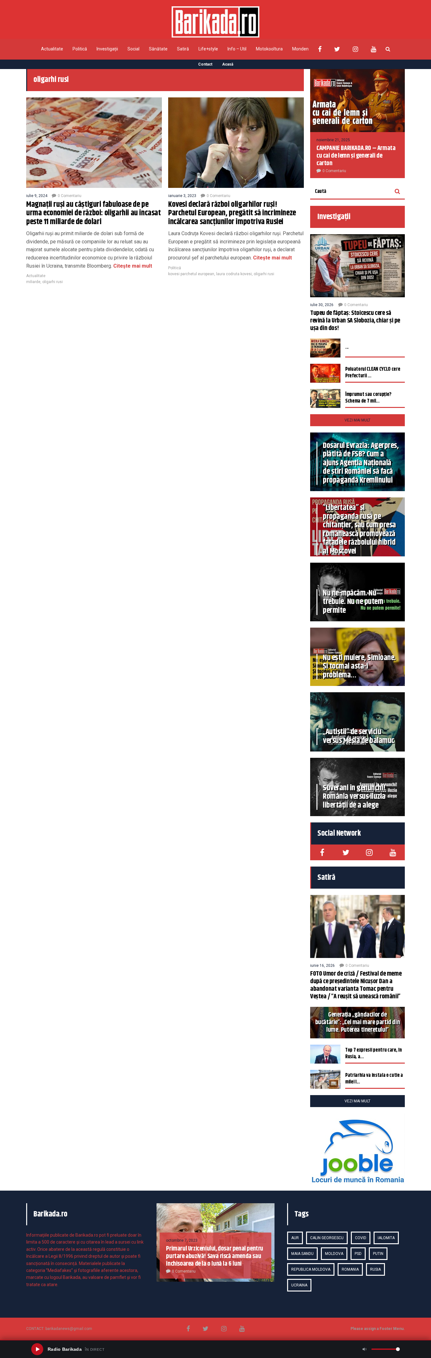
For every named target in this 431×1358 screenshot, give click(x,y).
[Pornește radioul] (37, 1349)
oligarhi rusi (52, 282)
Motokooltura (269, 48)
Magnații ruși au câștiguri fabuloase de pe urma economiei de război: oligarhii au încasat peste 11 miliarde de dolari (93, 213)
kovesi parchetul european (191, 274)
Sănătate (158, 48)
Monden (300, 48)
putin (378, 1253)
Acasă (227, 64)
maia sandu (302, 1253)
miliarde (33, 282)
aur (295, 1238)
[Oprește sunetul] (364, 1349)
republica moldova (310, 1269)
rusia (375, 1269)
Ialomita (386, 1238)
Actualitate (52, 48)
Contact (205, 64)
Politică (80, 48)
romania (350, 1269)
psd (358, 1253)
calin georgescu (327, 1238)
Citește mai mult (132, 266)
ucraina (299, 1285)
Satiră (183, 48)
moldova (334, 1253)
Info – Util (236, 48)
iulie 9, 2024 (36, 196)
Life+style (208, 48)
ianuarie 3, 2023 (182, 196)
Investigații (107, 48)
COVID (360, 1238)
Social (133, 48)
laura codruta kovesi (234, 274)
